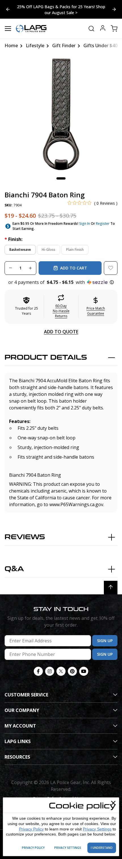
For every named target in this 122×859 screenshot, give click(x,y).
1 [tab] (61, 178)
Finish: (13, 239)
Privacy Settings (97, 829)
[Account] (102, 29)
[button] (61, 282)
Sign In (84, 223)
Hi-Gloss (48, 249)
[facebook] (38, 671)
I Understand (102, 848)
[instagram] (49, 671)
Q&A (14, 569)
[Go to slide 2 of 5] (8, 9)
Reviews (25, 537)
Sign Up (105, 640)
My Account (20, 726)
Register (103, 223)
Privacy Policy (31, 829)
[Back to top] (110, 587)
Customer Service (26, 695)
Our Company (22, 710)
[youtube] (83, 671)
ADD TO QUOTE (61, 332)
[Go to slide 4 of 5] (114, 9)
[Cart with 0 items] (114, 28)
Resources (17, 757)
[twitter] (61, 671)
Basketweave (20, 249)
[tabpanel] (61, 114)
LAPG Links (18, 741)
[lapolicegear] (31, 28)
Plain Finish (75, 249)
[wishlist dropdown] (110, 268)
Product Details (46, 357)
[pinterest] (72, 671)
